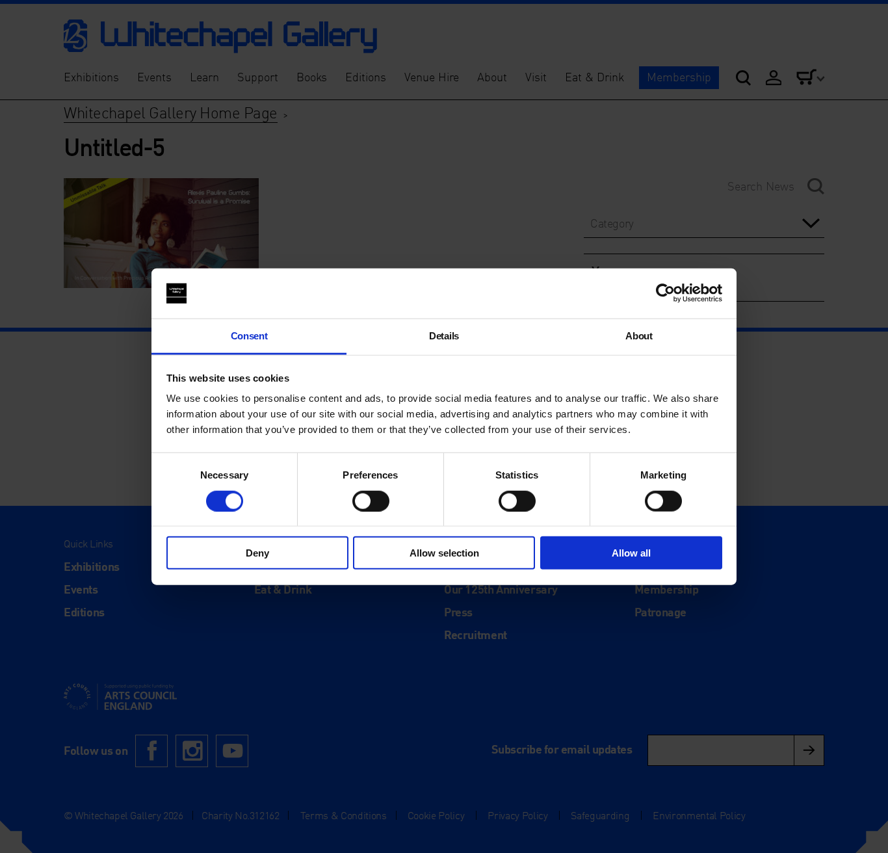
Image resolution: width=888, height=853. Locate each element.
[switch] (370, 500)
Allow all (631, 552)
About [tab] (638, 335)
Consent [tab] (249, 335)
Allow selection (444, 552)
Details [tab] (444, 335)
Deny (257, 552)
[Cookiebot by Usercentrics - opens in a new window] (665, 293)
